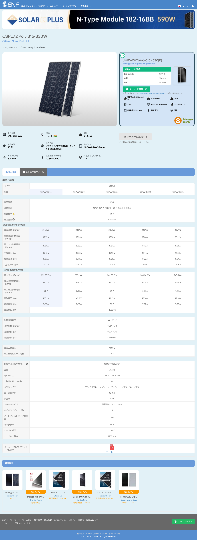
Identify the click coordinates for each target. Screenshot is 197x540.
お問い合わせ (114, 533)
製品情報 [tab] (12, 172)
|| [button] (188, 6)
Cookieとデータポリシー (96, 533)
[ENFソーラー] (10, 4)
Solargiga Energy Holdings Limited (139, 63)
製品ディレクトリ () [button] (33, 6)
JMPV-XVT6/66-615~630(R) (142, 60)
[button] (180, 6)
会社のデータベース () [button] (63, 6)
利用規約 (80, 533)
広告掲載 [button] (84, 6)
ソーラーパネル (9, 47)
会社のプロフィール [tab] (34, 172)
